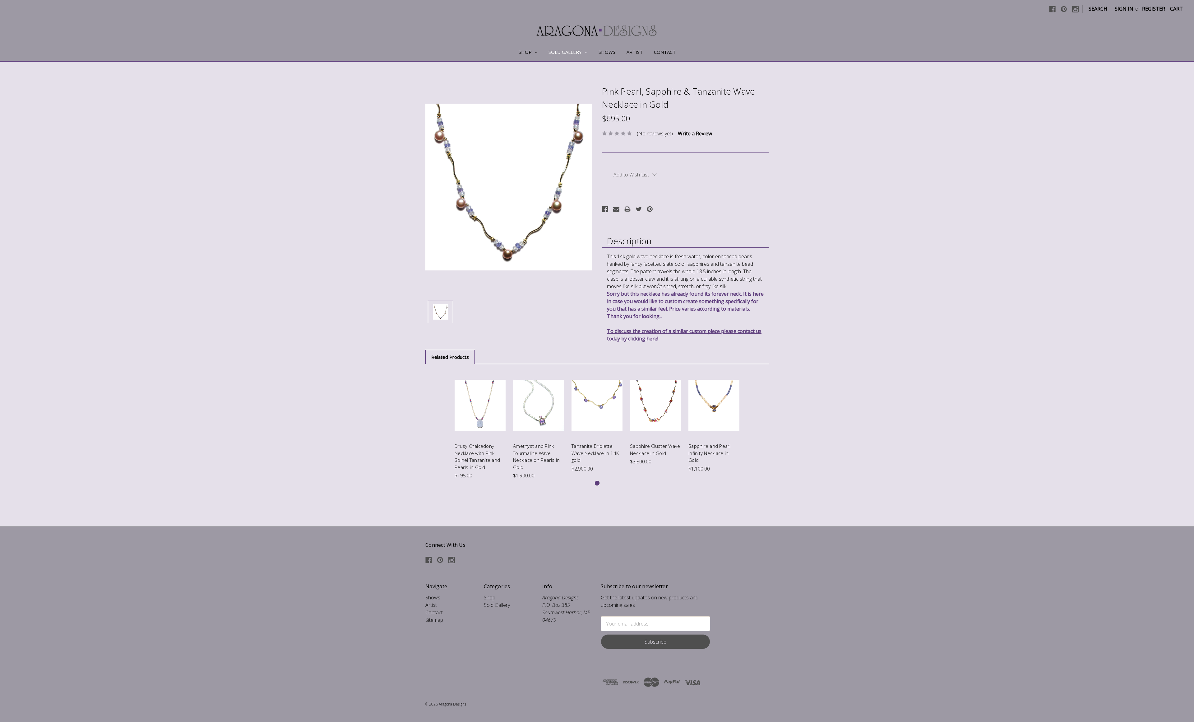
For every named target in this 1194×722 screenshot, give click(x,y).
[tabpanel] (480, 425)
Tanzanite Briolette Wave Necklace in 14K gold (595, 453)
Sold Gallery (565, 52)
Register (1153, 8)
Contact (665, 52)
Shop (526, 52)
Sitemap (434, 620)
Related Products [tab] (450, 357)
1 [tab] (597, 483)
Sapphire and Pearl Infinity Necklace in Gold (709, 453)
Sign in (1124, 8)
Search (1098, 8)
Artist (635, 52)
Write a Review (695, 133)
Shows (607, 52)
